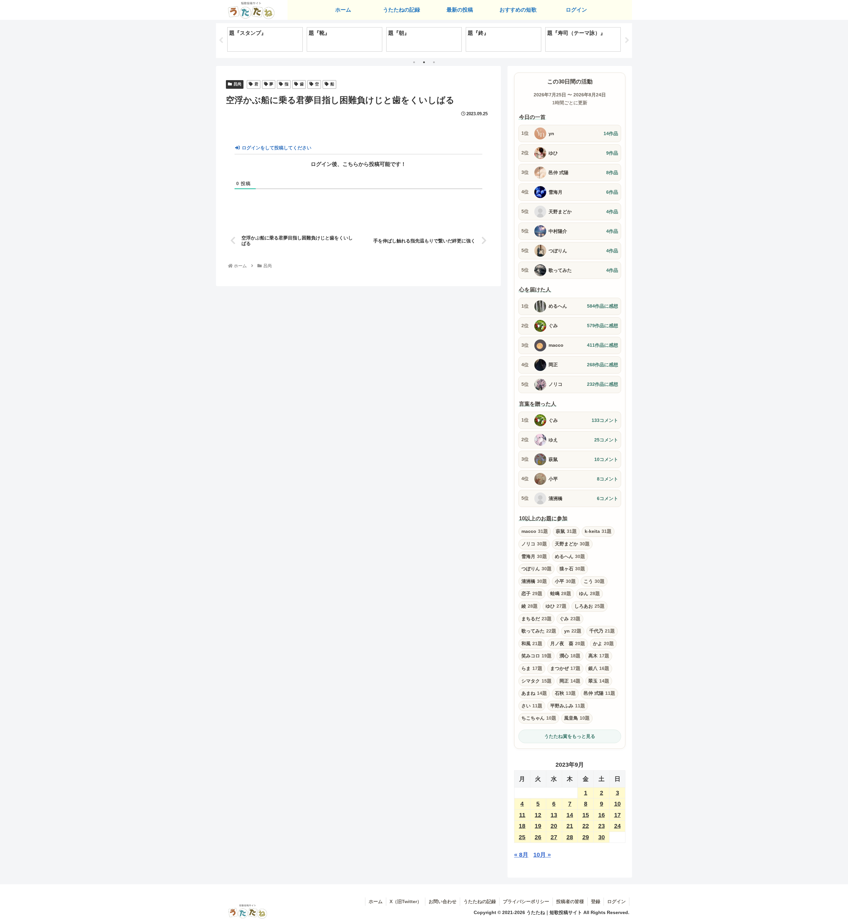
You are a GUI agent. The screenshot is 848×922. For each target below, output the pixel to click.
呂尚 (237, 84)
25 (522, 837)
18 (522, 826)
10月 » (542, 854)
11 (522, 815)
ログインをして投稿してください (275, 147)
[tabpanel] (265, 39)
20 (554, 826)
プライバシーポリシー (526, 901)
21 (569, 826)
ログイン (616, 901)
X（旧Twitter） (406, 901)
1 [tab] (414, 62)
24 (617, 826)
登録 (595, 901)
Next (627, 40)
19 (538, 826)
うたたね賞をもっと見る (569, 736)
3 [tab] (434, 62)
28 (569, 837)
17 (617, 815)
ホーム (376, 901)
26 (538, 837)
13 (554, 815)
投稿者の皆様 (570, 901)
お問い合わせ (442, 901)
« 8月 (521, 854)
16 (601, 815)
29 (585, 837)
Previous (221, 40)
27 (554, 837)
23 (601, 826)
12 (538, 815)
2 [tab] (424, 62)
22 (585, 826)
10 (617, 803)
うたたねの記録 (479, 901)
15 (585, 815)
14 (569, 815)
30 (601, 837)
